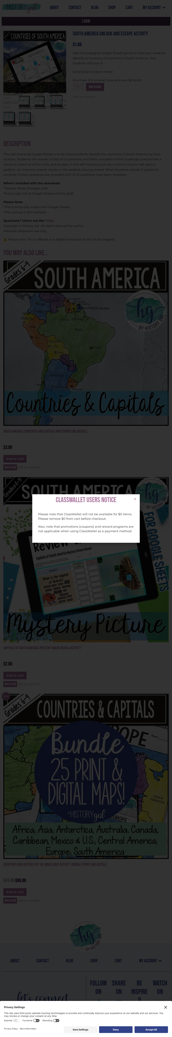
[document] (86, 518)
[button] (135, 499)
